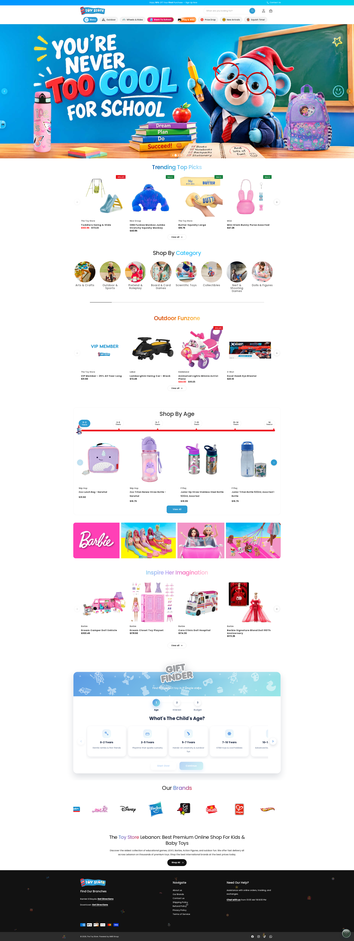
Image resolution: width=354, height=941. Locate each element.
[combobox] (230, 10)
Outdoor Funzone (177, 318)
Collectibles (211, 285)
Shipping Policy (180, 902)
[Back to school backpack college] (177, 91)
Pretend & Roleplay (135, 287)
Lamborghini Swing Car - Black (150, 376)
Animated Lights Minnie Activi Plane (198, 377)
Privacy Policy (179, 910)
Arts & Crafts (84, 285)
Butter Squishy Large (192, 224)
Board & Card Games (161, 287)
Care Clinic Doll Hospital (194, 630)
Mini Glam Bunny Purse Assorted (248, 224)
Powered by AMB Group (109, 936)
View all (175, 237)
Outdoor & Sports (110, 287)
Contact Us (275, 2)
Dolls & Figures (262, 285)
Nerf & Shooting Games (237, 288)
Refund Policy (179, 906)
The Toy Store (92, 936)
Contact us (178, 898)
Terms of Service (181, 914)
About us (177, 890)
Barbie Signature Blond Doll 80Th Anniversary (249, 632)
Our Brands (178, 894)
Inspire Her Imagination (177, 572)
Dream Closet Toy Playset (147, 630)
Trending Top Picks (177, 167)
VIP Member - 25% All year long (101, 376)
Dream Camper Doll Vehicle (99, 630)
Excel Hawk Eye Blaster (242, 376)
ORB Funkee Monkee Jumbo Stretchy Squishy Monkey (147, 226)
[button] (270, 10)
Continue (191, 765)
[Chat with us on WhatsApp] (346, 933)
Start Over (163, 765)
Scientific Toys (186, 285)
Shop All (176, 862)
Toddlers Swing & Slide (96, 224)
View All (177, 509)
